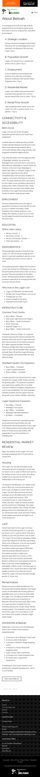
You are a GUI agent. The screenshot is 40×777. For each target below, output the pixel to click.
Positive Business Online (28, 766)
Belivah (4, 710)
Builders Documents (11, 3)
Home (4, 705)
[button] (11, 679)
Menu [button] (36, 12)
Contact (5, 712)
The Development (8, 707)
